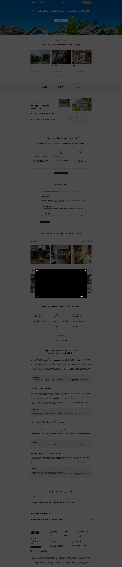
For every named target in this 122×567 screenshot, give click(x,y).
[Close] (86, 270)
